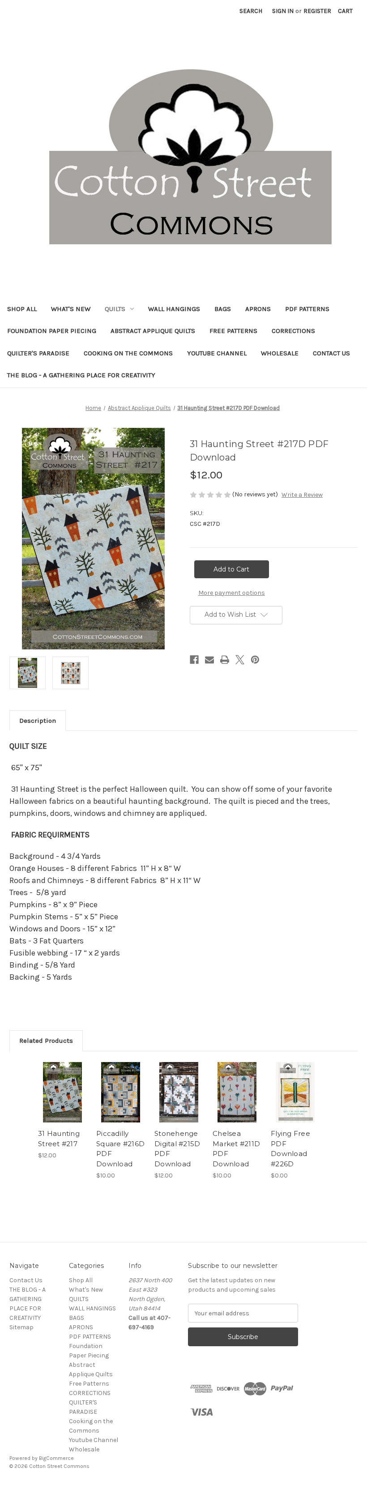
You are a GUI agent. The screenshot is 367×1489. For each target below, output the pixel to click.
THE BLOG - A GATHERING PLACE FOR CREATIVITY (81, 375)
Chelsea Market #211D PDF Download (236, 1148)
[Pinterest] (255, 659)
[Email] (209, 659)
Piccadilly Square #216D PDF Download (120, 1148)
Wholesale (280, 353)
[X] (239, 659)
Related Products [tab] (46, 1041)
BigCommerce (56, 1458)
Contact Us (331, 353)
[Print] (224, 659)
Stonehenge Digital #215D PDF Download (177, 1148)
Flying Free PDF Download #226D (290, 1148)
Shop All (22, 309)
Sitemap (21, 1327)
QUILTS (115, 309)
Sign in (283, 11)
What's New (70, 309)
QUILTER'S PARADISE (38, 353)
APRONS (258, 309)
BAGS (222, 309)
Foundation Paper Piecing (51, 331)
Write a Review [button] (302, 495)
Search (250, 11)
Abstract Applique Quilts (153, 331)
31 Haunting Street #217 (59, 1138)
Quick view (62, 1081)
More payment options (231, 593)
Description (37, 721)
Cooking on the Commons (128, 353)
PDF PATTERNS (307, 309)
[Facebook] (194, 659)
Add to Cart (63, 1103)
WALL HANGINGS (174, 309)
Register (317, 11)
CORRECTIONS (293, 331)
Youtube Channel (217, 353)
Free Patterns (233, 331)
